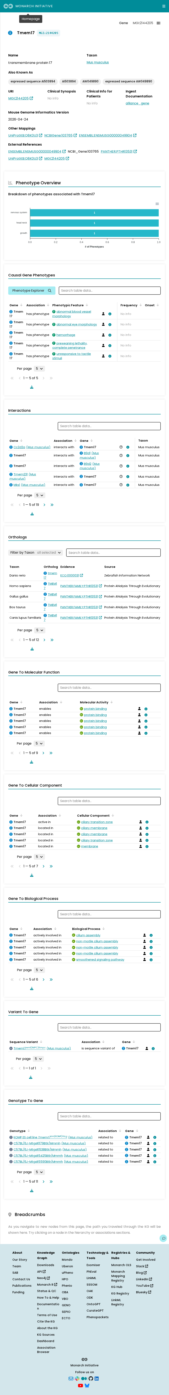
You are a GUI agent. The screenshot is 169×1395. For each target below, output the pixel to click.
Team (16, 1266)
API (40, 1272)
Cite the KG (46, 1321)
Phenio (67, 1286)
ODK (90, 1298)
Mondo (67, 1260)
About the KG (47, 1328)
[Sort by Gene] (20, 305)
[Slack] (77, 1378)
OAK (90, 1291)
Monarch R (45, 1285)
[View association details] (109, 314)
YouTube (143, 1286)
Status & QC (46, 1291)
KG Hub (116, 1287)
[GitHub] (91, 1378)
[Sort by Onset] (157, 305)
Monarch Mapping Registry (118, 1276)
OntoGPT (94, 1304)
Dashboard (45, 1341)
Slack (140, 1266)
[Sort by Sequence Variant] (40, 1042)
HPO (65, 1279)
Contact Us (21, 1279)
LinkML (91, 1278)
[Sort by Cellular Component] (112, 815)
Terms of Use (47, 1315)
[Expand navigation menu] (164, 6)
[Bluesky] (87, 1385)
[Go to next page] (43, 505)
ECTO (66, 1318)
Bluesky (142, 1292)
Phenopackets (98, 1317)
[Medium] (84, 1378)
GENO (66, 1305)
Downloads (45, 1265)
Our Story (19, 1260)
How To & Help (48, 1298)
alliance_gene (137, 103)
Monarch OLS (121, 1265)
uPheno (67, 1273)
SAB (15, 1273)
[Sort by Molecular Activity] (110, 702)
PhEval (91, 1272)
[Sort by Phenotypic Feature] (86, 305)
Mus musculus (98, 62)
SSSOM (92, 1285)
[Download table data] (31, 387)
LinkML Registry (117, 1302)
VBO (65, 1299)
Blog (140, 1273)
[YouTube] (80, 1385)
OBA (65, 1292)
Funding (18, 1292)
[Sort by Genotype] (28, 1130)
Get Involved (145, 1260)
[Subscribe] (71, 1378)
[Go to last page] (51, 505)
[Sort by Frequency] (139, 305)
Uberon (67, 1266)
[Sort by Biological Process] (102, 928)
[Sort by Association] (47, 305)
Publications (22, 1286)
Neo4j (42, 1278)
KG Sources (46, 1335)
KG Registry (120, 1293)
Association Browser (46, 1350)
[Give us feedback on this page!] (163, 1238)
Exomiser (93, 1265)
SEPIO (66, 1312)
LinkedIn (142, 1279)
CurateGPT (95, 1310)
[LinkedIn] (97, 1378)
